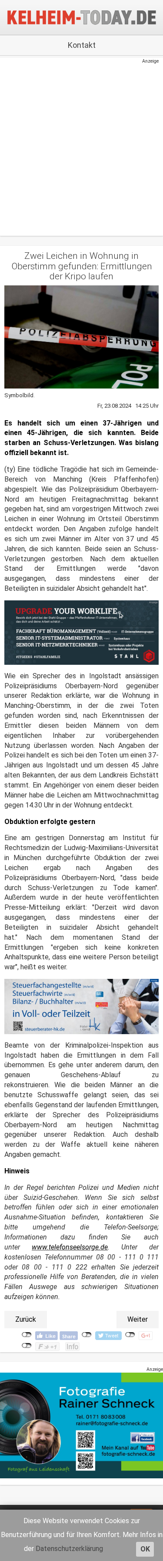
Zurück (25, 1319)
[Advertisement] (77, 146)
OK (145, 1549)
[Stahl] (81, 632)
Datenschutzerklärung (69, 1548)
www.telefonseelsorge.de (70, 1247)
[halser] (81, 1006)
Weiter (137, 1319)
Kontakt (82, 45)
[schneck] (81, 1425)
